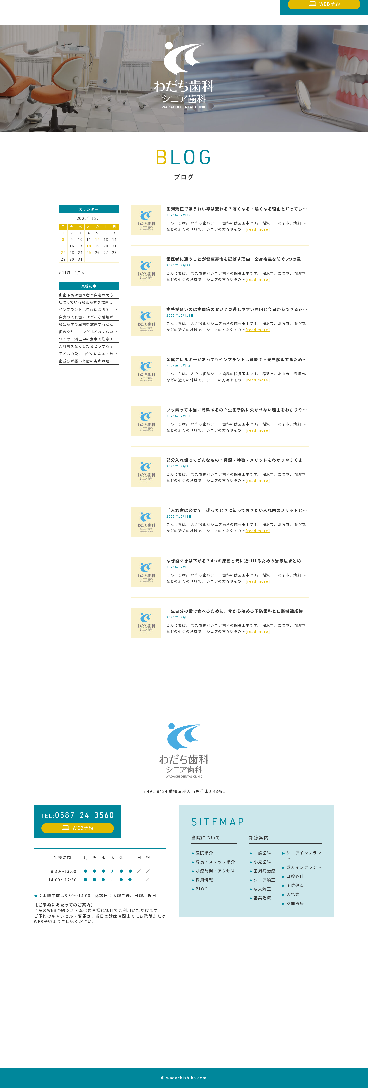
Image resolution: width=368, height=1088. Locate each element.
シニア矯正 (265, 880)
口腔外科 (295, 876)
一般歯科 (262, 853)
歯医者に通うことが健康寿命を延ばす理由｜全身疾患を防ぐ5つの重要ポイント (244, 259)
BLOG (202, 889)
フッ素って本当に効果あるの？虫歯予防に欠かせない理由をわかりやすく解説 (243, 410)
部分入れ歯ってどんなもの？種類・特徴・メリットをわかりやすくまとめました (245, 460)
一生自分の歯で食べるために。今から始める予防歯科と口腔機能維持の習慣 (241, 611)
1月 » (79, 272)
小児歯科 (262, 862)
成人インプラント (304, 867)
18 (88, 245)
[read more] (258, 229)
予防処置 (295, 885)
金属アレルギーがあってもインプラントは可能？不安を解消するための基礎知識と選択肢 (254, 359)
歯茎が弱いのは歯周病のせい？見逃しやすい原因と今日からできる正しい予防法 (245, 309)
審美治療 (262, 898)
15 (63, 245)
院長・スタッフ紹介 (215, 862)
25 (88, 252)
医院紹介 (204, 853)
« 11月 (65, 272)
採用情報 (204, 880)
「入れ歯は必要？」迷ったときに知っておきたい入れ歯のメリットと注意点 (241, 510)
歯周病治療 (265, 871)
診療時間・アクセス (215, 871)
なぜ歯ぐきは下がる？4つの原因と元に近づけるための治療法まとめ (233, 561)
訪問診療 (295, 903)
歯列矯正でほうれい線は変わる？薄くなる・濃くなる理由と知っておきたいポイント (250, 209)
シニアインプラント (303, 855)
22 (63, 252)
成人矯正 (262, 889)
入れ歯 (293, 894)
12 (97, 239)
